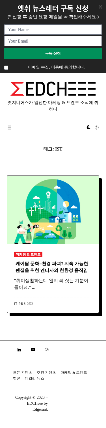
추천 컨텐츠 (46, 373)
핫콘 (16, 379)
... (33, 287)
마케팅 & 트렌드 (28, 254)
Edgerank (40, 409)
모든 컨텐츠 (22, 373)
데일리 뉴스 (34, 379)
